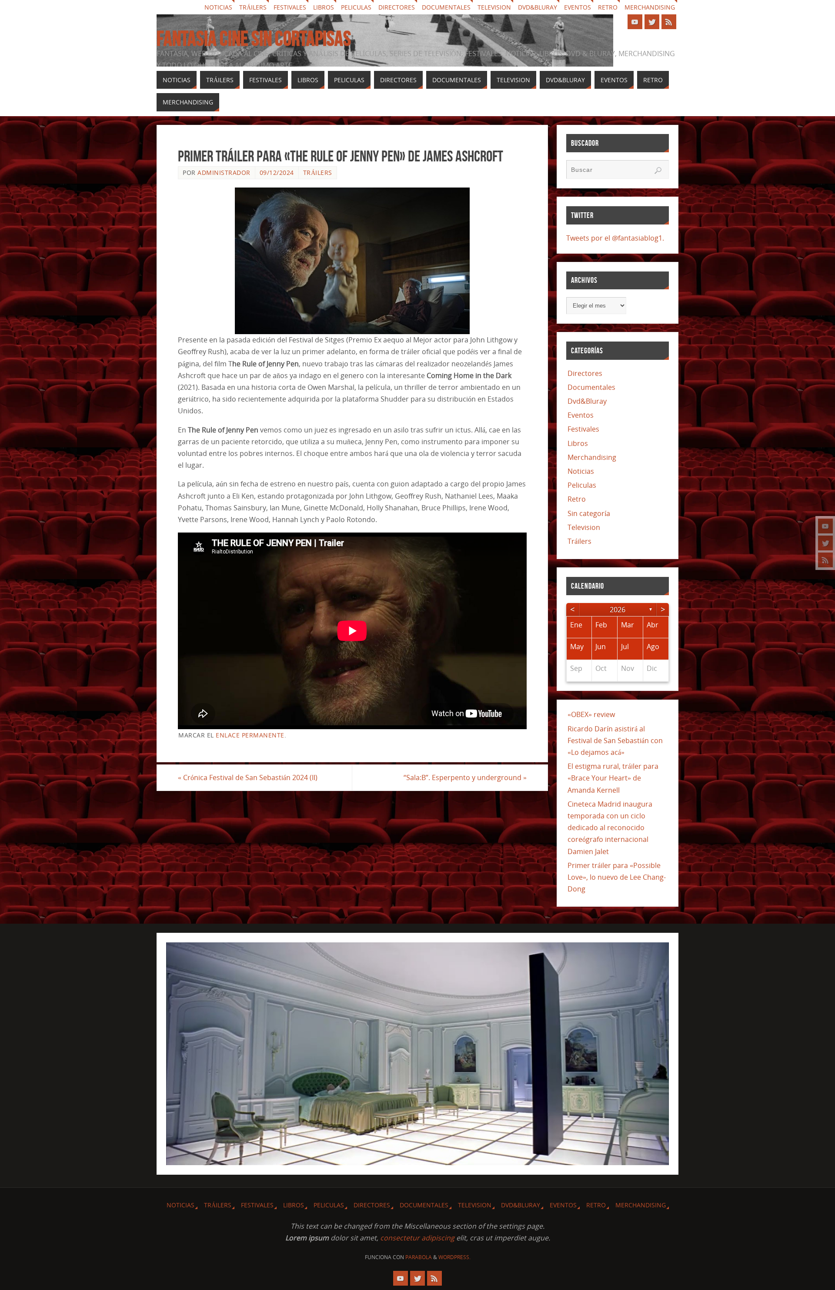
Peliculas (356, 7)
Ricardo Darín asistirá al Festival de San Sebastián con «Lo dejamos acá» (615, 740)
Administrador (223, 172)
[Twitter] (825, 543)
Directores (396, 7)
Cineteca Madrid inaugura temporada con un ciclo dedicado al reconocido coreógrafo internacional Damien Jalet (610, 827)
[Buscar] (658, 170)
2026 (617, 609)
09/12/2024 (277, 172)
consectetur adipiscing (417, 1238)
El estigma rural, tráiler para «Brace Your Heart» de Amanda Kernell (613, 777)
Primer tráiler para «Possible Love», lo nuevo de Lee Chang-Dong (617, 877)
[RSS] (825, 560)
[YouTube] (825, 526)
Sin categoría (589, 513)
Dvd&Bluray (537, 7)
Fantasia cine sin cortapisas (254, 39)
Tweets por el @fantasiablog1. (615, 238)
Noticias (218, 7)
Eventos (577, 7)
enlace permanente (250, 735)
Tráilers (253, 7)
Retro (608, 7)
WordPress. (454, 1257)
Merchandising (650, 7)
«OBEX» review (591, 714)
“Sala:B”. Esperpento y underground (465, 777)
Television (494, 7)
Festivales (290, 7)
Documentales (446, 7)
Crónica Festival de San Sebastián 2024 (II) (247, 777)
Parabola (418, 1257)
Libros (323, 7)
